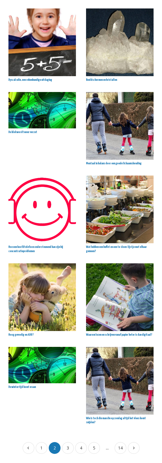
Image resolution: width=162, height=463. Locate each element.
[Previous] (28, 448)
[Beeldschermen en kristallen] (120, 42)
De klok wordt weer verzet (22, 132)
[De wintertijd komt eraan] (42, 365)
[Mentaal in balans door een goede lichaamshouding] (120, 126)
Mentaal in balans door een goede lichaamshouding (114, 163)
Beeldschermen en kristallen (101, 79)
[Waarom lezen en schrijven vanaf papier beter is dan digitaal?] (120, 297)
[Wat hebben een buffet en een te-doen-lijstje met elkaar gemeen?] (120, 209)
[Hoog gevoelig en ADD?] (42, 297)
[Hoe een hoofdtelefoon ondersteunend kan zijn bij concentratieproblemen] (42, 209)
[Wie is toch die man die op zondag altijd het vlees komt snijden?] (120, 381)
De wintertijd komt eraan (22, 387)
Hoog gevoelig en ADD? (21, 334)
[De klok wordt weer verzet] (42, 110)
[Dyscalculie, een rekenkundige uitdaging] (42, 42)
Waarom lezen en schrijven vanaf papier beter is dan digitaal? (119, 334)
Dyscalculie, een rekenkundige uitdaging (30, 79)
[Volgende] (134, 448)
